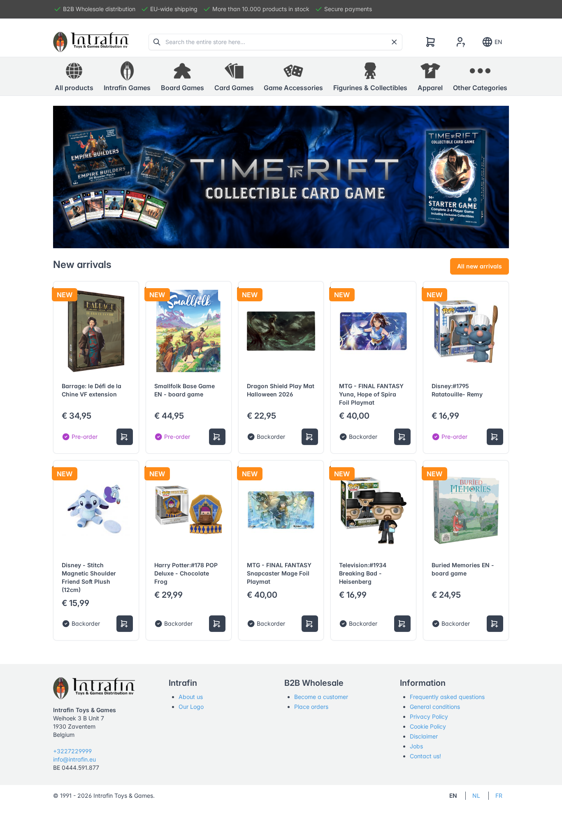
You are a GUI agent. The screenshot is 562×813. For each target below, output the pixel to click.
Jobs (416, 746)
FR (498, 795)
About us (191, 696)
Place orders (311, 706)
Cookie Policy (428, 726)
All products (74, 88)
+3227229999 (72, 751)
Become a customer (321, 696)
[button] (127, 76)
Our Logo (191, 706)
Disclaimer (424, 736)
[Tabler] (91, 42)
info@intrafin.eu (74, 759)
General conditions (435, 706)
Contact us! (425, 755)
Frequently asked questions (447, 696)
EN (498, 41)
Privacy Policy (429, 716)
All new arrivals (479, 266)
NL (476, 795)
